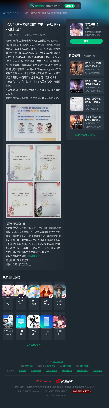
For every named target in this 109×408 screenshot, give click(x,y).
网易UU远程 (97, 371)
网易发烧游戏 (82, 371)
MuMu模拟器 (67, 371)
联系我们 (76, 387)
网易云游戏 (34, 256)
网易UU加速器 (51, 371)
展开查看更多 (33, 345)
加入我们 (92, 387)
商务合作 (84, 387)
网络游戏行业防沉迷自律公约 (56, 391)
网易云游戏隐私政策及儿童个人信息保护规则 (46, 387)
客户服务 (24, 387)
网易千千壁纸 (36, 371)
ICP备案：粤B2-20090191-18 (54, 395)
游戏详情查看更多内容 (85, 135)
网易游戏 (22, 371)
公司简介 (16, 387)
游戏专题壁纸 (58, 362)
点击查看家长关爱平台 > (81, 391)
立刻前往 (69, 6)
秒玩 (86, 41)
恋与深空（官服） (12, 13)
